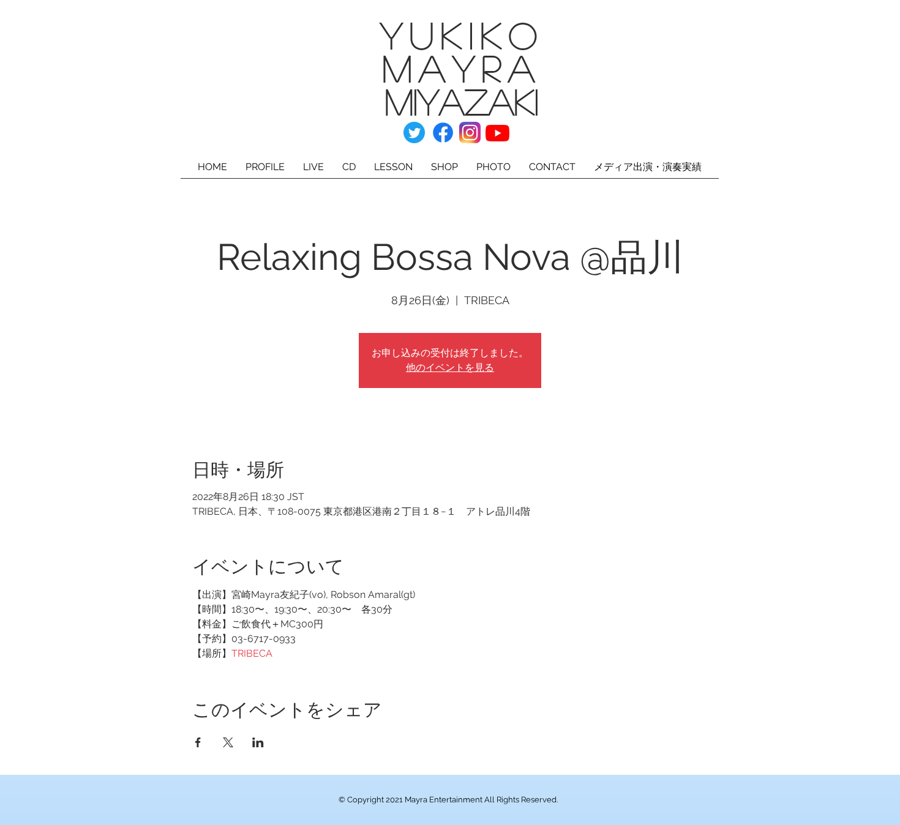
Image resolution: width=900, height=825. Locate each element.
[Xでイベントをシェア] (228, 742)
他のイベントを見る (450, 367)
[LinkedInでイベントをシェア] (258, 742)
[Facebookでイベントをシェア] (198, 742)
